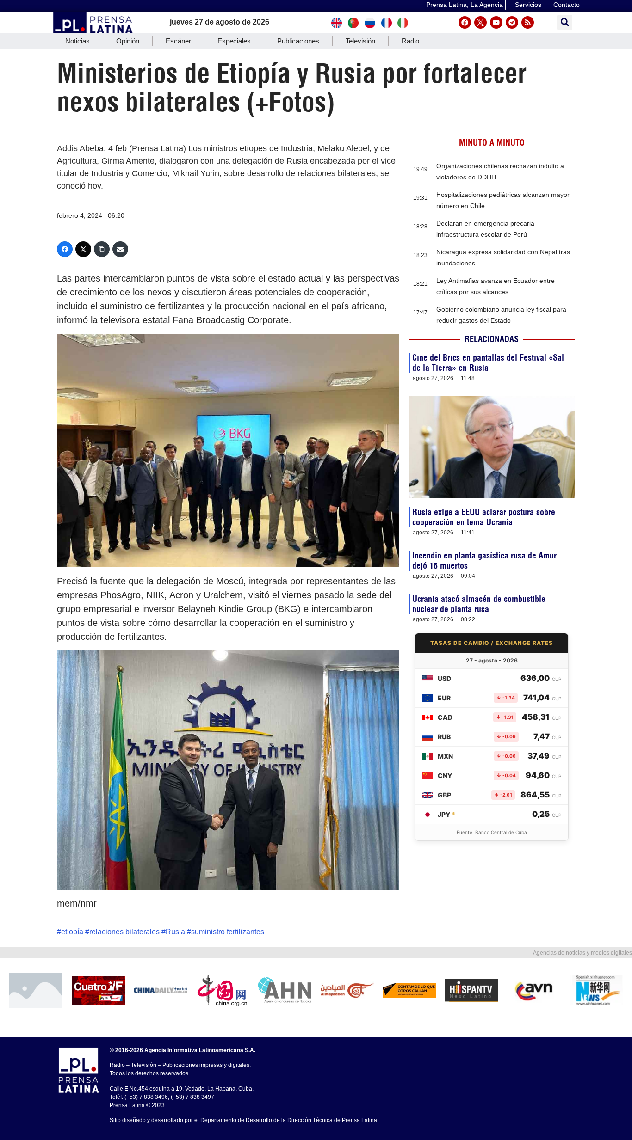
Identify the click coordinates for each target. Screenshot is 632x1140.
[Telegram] (512, 22)
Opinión (127, 41)
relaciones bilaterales (124, 932)
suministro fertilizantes (227, 932)
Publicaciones (298, 41)
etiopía (72, 932)
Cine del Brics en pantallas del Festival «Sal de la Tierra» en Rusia (488, 362)
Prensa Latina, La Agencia (464, 4)
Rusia (175, 932)
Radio (410, 41)
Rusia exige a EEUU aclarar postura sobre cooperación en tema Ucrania (483, 517)
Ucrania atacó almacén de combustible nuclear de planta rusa (478, 604)
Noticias (77, 41)
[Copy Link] (102, 249)
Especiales (234, 41)
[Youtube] (496, 22)
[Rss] (527, 22)
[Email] (120, 249)
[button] (564, 22)
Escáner (178, 41)
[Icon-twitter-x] (480, 22)
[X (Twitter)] (83, 249)
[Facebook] (465, 22)
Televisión (360, 41)
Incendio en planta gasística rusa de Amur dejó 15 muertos (484, 560)
